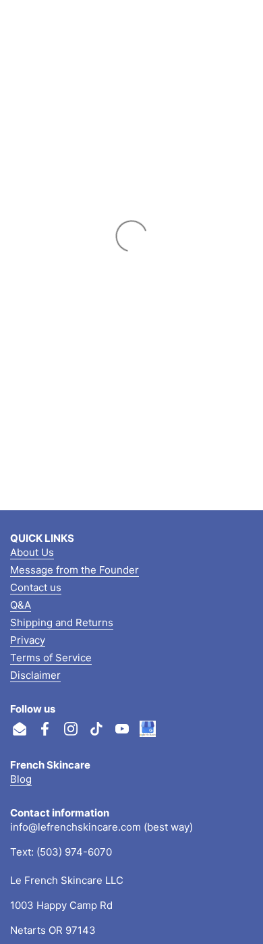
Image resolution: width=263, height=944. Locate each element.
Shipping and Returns (61, 622)
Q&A (20, 605)
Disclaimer (35, 675)
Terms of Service (51, 657)
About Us (32, 552)
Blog (21, 779)
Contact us (35, 587)
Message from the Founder (74, 569)
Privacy (27, 640)
